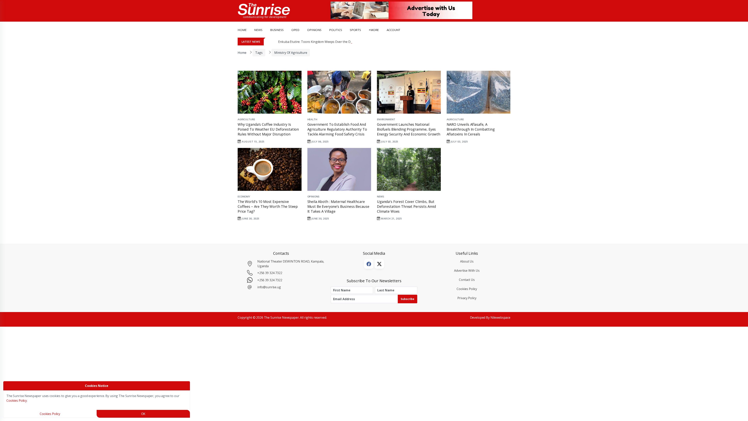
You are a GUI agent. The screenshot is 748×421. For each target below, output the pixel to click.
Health (312, 119)
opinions (314, 30)
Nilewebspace (500, 317)
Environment (386, 119)
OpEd (295, 30)
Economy (244, 196)
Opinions (313, 196)
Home (242, 30)
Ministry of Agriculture (290, 52)
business (277, 30)
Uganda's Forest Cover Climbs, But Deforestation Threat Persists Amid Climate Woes (406, 206)
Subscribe (407, 299)
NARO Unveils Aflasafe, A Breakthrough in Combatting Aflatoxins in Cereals (471, 129)
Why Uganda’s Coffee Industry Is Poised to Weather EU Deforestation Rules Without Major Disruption (268, 129)
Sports (355, 30)
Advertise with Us (467, 270)
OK (143, 414)
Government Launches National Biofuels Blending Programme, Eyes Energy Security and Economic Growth (408, 129)
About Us (467, 261)
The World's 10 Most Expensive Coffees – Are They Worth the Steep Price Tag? (268, 206)
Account (393, 30)
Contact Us (467, 280)
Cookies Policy (467, 289)
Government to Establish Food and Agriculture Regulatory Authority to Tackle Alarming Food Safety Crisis (337, 129)
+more (374, 30)
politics (335, 30)
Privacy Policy (466, 298)
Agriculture (246, 119)
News (380, 196)
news (258, 30)
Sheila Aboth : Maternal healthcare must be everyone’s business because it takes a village (338, 206)
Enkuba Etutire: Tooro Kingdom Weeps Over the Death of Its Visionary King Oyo (335, 42)
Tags (258, 52)
